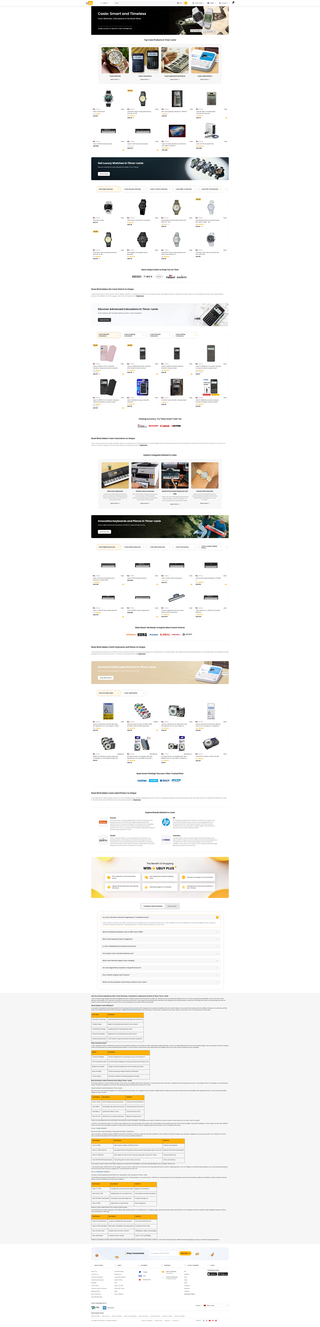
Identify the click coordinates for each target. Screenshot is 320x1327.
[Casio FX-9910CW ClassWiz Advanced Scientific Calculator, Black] (176, 353)
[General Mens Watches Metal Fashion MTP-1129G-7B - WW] (176, 207)
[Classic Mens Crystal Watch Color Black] (142, 207)
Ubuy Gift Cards (119, 1288)
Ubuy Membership (96, 1297)
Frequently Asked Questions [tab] (153, 906)
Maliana (186, 1274)
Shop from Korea (143, 1316)
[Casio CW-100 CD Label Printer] (211, 131)
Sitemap (93, 1283)
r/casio (98, 1128)
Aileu (185, 1283)
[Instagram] (206, 1321)
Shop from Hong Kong (130, 1316)
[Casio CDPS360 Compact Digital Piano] (142, 597)
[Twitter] (213, 1321)
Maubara (187, 1288)
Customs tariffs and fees (99, 1288)
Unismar (156, 721)
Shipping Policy (95, 1291)
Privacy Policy (158, 1320)
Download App (119, 1271)
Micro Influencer (96, 1294)
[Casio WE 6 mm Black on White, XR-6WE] (211, 743)
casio (191, 109)
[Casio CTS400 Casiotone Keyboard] (142, 131)
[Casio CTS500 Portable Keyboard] (108, 131)
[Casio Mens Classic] (108, 207)
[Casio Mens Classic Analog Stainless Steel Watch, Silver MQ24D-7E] (176, 239)
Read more (140, 296)
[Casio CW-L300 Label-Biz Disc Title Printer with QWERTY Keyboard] (177, 131)
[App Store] (213, 1274)
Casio (122, 109)
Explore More (114, 79)
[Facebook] (204, 1321)
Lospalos (187, 1285)
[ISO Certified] (107, 1308)
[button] (198, 3)
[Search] (185, 3)
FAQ (115, 1283)
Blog (115, 1291)
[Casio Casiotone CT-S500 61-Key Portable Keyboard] (211, 597)
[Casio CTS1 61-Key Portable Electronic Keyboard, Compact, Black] (108, 565)
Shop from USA (95, 1316)
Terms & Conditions (146, 1320)
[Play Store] (223, 1274)
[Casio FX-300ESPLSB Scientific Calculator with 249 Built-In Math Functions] (142, 353)
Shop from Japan (117, 1316)
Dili (185, 1271)
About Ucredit (118, 1285)
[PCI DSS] (95, 1307)
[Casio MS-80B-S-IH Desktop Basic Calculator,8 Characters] (211, 99)
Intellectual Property (97, 1280)
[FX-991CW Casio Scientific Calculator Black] (176, 387)
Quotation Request (97, 1277)
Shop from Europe (180, 1316)
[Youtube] (210, 1321)
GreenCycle (120, 754)
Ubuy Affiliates (118, 1294)
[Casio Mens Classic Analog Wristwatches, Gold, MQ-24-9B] (142, 99)
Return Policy (118, 1280)
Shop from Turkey (167, 1316)
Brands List (117, 1274)
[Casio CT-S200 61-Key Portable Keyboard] (108, 597)
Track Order (95, 1285)
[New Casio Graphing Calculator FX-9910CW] (177, 99)
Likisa (185, 1280)
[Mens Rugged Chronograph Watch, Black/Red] (142, 239)
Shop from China (155, 1316)
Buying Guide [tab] (172, 906)
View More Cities (189, 1294)
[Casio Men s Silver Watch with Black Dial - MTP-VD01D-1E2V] (211, 239)
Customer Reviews (120, 1277)
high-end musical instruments (132, 1010)
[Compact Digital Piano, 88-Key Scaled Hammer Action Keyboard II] (176, 597)
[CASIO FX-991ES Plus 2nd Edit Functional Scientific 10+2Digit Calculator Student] (211, 387)
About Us (94, 1271)
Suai (185, 1277)
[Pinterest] (215, 1321)
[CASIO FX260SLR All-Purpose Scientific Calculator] (142, 387)
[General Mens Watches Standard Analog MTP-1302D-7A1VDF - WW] (211, 207)
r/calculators (100, 1172)
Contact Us (94, 1274)
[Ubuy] (89, 3)
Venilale (186, 1291)
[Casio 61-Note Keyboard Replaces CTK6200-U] (211, 565)
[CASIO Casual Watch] (108, 99)
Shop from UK (106, 1316)
